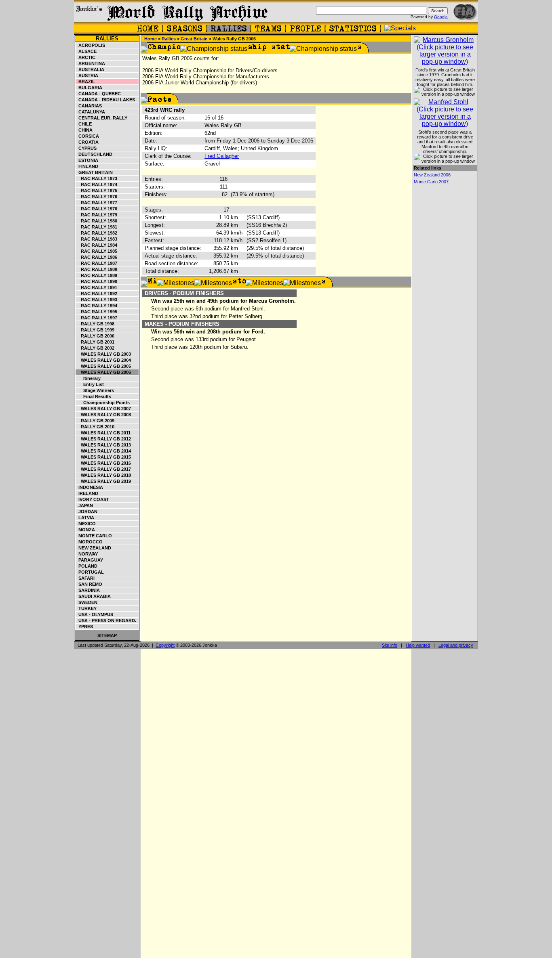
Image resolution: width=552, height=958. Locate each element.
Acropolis (90, 45)
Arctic (85, 57)
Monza (85, 529)
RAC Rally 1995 (96, 311)
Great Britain (94, 172)
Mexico (86, 523)
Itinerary (88, 378)
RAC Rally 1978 (96, 208)
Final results (93, 396)
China (84, 130)
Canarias (89, 105)
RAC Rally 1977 (96, 202)
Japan (84, 505)
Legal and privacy (455, 645)
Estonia (87, 160)
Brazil (85, 81)
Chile (84, 124)
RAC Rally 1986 (96, 257)
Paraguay (89, 560)
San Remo (89, 584)
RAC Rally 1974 (96, 184)
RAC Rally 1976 (96, 196)
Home (150, 38)
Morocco (89, 541)
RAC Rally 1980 (96, 220)
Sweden (86, 602)
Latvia (85, 517)
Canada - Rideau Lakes (105, 99)
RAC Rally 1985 (96, 251)
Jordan (86, 511)
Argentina (90, 63)
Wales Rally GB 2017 (103, 469)
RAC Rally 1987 (96, 263)
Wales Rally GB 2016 (103, 463)
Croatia (87, 142)
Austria (87, 75)
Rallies (107, 39)
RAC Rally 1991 (96, 287)
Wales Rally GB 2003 (103, 354)
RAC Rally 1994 (96, 305)
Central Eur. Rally (101, 117)
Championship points (103, 402)
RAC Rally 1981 (96, 226)
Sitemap (107, 635)
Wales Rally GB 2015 (103, 457)
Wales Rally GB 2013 (103, 444)
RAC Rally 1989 (96, 275)
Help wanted (418, 645)
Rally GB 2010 (95, 426)
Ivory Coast (92, 499)
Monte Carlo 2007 (431, 181)
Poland (86, 566)
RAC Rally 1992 (96, 293)
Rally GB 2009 (95, 420)
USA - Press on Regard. (106, 620)
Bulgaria (89, 87)
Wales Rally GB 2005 (103, 366)
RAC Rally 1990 (96, 281)
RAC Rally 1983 (96, 239)
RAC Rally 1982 (96, 233)
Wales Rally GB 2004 (103, 360)
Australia (90, 69)
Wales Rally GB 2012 (103, 438)
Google (441, 17)
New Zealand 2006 (432, 174)
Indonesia (89, 487)
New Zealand (93, 547)
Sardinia (88, 590)
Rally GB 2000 (95, 335)
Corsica (87, 136)
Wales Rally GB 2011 (103, 432)
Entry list (90, 384)
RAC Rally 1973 (96, 178)
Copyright (165, 645)
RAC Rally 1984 (96, 245)
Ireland (87, 493)
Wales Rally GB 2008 (103, 414)
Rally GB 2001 (95, 342)
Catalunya (90, 111)
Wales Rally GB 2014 (103, 451)
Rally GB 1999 (95, 329)
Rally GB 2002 (95, 348)
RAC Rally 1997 (96, 317)
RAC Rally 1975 (96, 190)
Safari (85, 578)
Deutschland (94, 154)
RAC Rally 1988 (96, 269)
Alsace (86, 51)
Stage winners (95, 390)
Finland (87, 166)
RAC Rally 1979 (96, 214)
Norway (87, 553)
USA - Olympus (94, 614)
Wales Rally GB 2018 (103, 475)
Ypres (84, 626)
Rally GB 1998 (95, 323)
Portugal (90, 572)
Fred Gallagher (221, 156)
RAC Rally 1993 (96, 299)
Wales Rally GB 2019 (103, 481)
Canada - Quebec (98, 93)
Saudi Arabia (93, 596)
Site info (389, 645)
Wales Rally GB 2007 (103, 408)
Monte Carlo (94, 535)
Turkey (86, 608)
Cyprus (86, 148)
